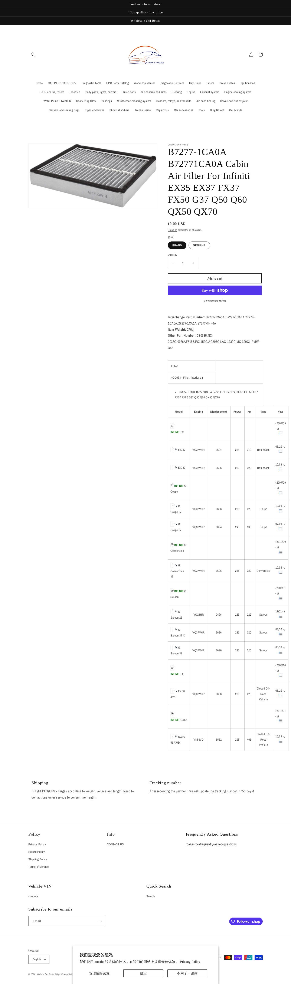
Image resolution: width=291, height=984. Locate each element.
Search (150, 896)
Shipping (172, 230)
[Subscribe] (100, 921)
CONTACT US (115, 844)
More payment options (215, 300)
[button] (33, 54)
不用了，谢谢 (187, 973)
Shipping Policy (37, 859)
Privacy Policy (190, 961)
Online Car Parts (46, 974)
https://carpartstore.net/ (67, 974)
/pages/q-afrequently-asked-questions (211, 844)
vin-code (33, 896)
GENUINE (199, 245)
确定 (143, 973)
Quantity (172, 255)
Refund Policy (36, 852)
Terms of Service (38, 867)
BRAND (177, 245)
